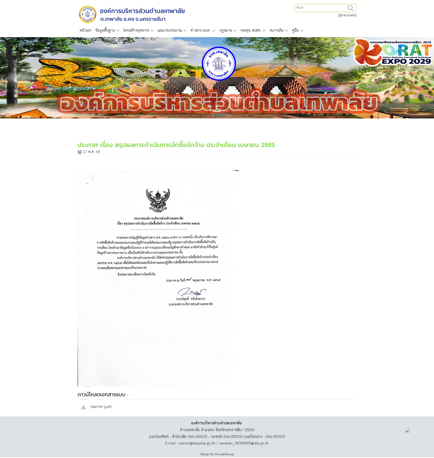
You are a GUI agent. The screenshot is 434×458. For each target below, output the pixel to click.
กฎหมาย (225, 30)
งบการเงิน (276, 30)
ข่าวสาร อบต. (201, 30)
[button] (32, 77)
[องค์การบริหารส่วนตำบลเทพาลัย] (132, 13)
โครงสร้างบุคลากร (136, 30)
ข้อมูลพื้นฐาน (105, 30)
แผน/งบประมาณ (169, 30)
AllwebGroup (224, 454)
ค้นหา (350, 8)
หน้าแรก (85, 30)
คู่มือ (295, 30)
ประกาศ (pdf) (100, 407)
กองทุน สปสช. (250, 30)
